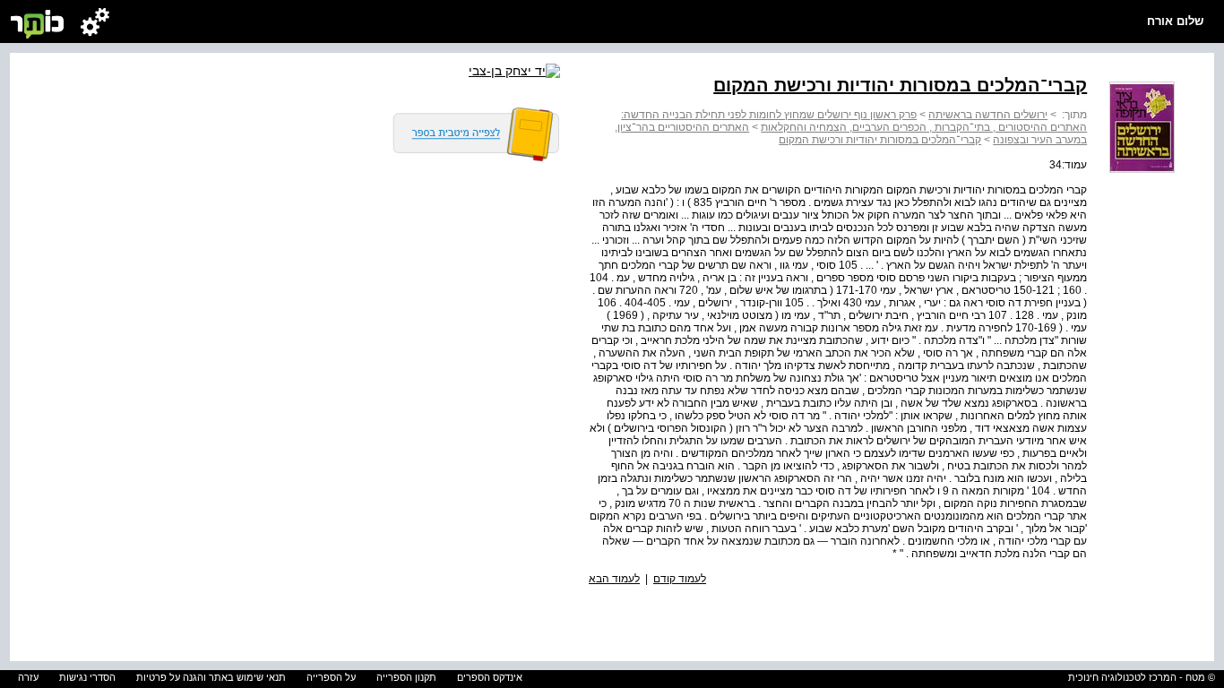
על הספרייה (331, 677)
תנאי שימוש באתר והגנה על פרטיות (211, 677)
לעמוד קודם (679, 578)
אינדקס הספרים (489, 677)
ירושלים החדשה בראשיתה (987, 114)
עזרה (28, 677)
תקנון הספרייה (406, 677)
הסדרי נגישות (87, 677)
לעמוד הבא (614, 578)
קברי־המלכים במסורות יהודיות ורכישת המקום (880, 139)
